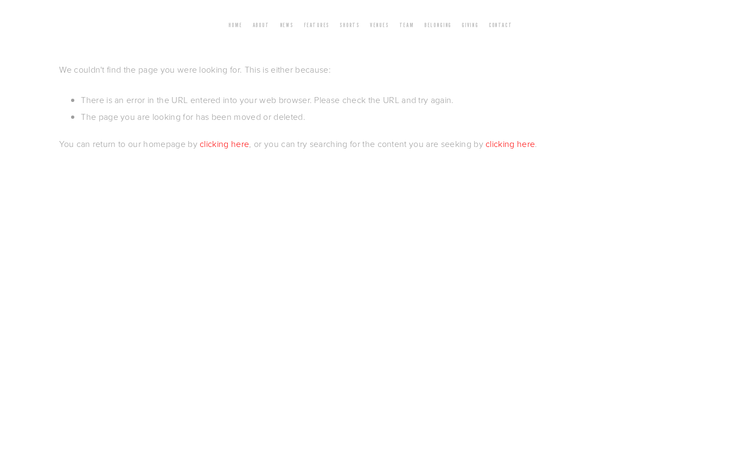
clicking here (224, 144)
